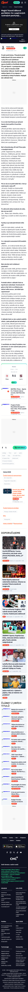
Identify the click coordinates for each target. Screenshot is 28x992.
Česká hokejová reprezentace (12, 475)
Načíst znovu (14, 29)
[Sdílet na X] (6, 447)
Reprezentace (18, 523)
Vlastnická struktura (18, 984)
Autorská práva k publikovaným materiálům (13, 978)
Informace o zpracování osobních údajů (11, 982)
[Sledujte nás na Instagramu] (10, 852)
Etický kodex (6, 988)
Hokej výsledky (7, 523)
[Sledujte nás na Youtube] (21, 852)
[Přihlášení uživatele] (22, 2)
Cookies (23, 982)
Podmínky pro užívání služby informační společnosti (13, 980)
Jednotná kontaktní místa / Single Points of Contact (13, 986)
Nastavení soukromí (9, 984)
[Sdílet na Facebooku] (2, 447)
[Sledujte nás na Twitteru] (14, 852)
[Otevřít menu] (25, 2)
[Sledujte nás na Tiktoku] (17, 852)
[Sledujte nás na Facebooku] (7, 852)
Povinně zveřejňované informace (17, 988)
